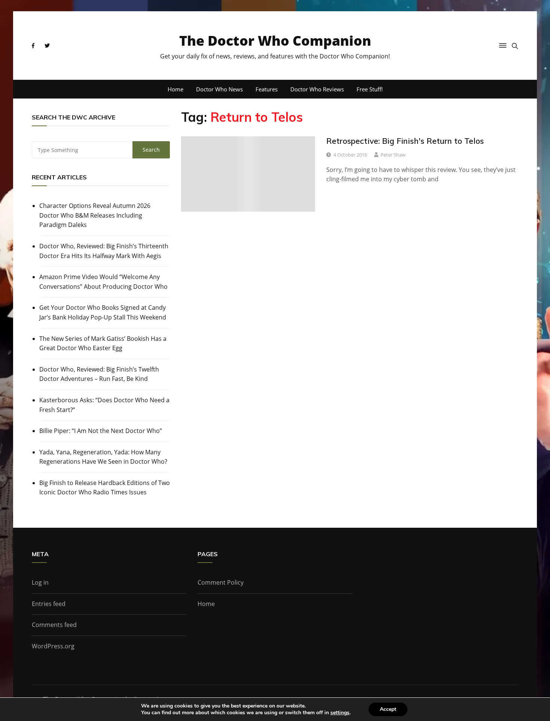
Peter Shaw (393, 154)
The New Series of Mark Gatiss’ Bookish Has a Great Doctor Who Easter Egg (102, 343)
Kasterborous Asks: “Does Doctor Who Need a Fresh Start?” (104, 405)
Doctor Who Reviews (317, 89)
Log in (40, 582)
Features (267, 89)
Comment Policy (221, 582)
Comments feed (54, 625)
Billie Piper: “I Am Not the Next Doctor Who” (100, 431)
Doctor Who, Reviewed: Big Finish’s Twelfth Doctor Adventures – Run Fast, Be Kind (99, 374)
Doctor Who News (219, 89)
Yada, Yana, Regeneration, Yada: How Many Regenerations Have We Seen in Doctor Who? (103, 457)
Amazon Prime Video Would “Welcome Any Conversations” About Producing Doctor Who (103, 282)
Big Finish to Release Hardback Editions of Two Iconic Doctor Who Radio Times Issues (104, 488)
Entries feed (48, 604)
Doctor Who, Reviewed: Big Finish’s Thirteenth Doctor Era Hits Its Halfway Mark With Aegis (103, 251)
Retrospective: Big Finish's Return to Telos (405, 141)
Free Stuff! (370, 89)
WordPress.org (53, 646)
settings (339, 712)
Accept (388, 709)
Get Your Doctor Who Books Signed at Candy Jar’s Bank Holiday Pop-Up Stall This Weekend (102, 312)
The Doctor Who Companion (275, 40)
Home (175, 89)
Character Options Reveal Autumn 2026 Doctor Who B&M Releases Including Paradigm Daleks (94, 215)
